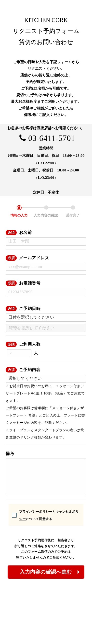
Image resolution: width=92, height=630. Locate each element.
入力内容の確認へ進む (46, 571)
